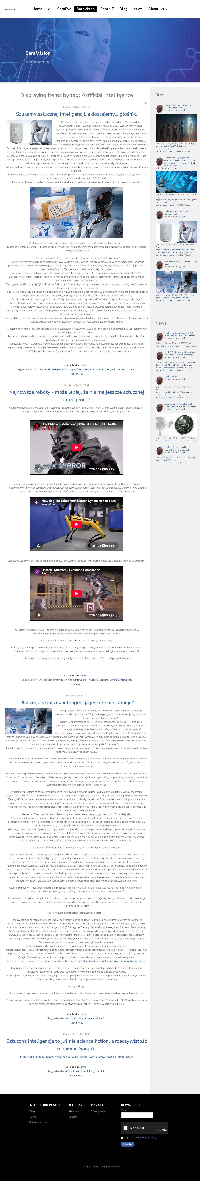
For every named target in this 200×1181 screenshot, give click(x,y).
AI (37, 369)
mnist (163, 200)
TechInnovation (187, 365)
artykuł (91, 961)
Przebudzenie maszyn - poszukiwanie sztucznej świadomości (178, 106)
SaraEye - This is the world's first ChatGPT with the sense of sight (177, 448)
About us (73, 1111)
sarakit (164, 365)
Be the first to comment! (165, 151)
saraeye (173, 460)
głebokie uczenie (173, 200)
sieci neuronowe (162, 202)
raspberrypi (175, 365)
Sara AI (94, 680)
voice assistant (169, 368)
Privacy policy (99, 1111)
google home (113, 369)
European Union (40, 1122)
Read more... (76, 374)
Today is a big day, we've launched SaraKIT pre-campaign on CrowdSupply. (180, 405)
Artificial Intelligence (52, 369)
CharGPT (165, 460)
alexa (100, 369)
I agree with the (139, 1137)
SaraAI (132, 369)
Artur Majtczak (179, 110)
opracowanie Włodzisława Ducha (127, 961)
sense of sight (181, 368)
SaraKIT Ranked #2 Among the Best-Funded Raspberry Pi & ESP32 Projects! (179, 334)
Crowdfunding (186, 392)
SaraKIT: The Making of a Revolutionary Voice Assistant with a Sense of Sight (180, 353)
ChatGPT (172, 146)
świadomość (181, 146)
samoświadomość (163, 149)
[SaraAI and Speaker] (28, 132)
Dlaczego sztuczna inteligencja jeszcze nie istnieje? (76, 702)
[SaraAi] (10, 9)
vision (189, 368)
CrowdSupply (174, 395)
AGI (165, 146)
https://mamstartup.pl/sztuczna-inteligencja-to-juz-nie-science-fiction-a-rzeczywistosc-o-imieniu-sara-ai (76, 1056)
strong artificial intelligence (80, 369)
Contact (72, 1117)
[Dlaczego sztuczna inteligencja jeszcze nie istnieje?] (28, 720)
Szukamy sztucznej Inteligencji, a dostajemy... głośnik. (76, 114)
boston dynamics (54, 680)
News (83, 675)
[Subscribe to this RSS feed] (145, 103)
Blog (83, 365)
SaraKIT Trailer (170, 377)
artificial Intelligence (121, 680)
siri (124, 369)
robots (104, 680)
